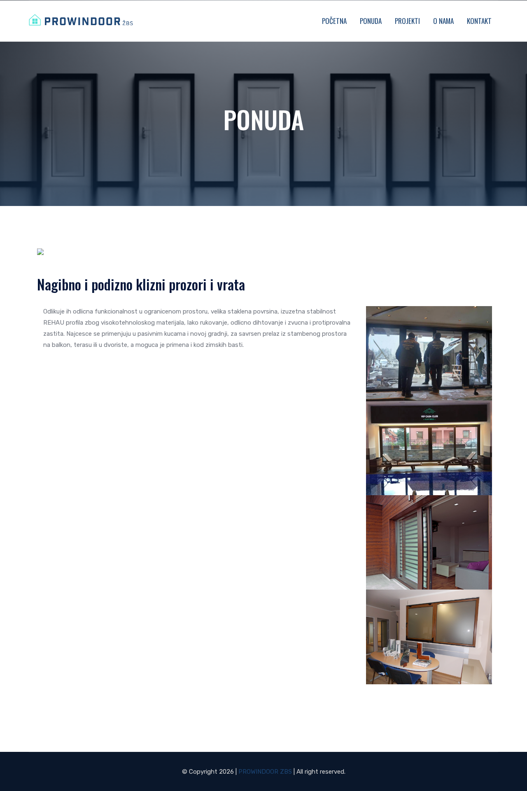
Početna (334, 21)
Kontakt (479, 21)
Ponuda (371, 21)
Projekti (407, 21)
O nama (443, 21)
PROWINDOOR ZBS (265, 771)
